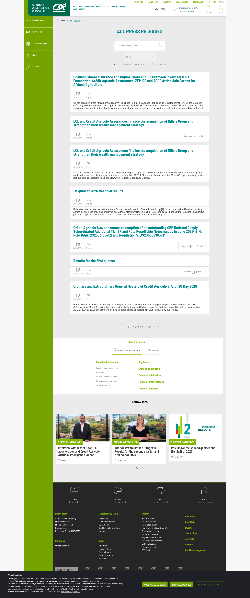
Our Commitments (107, 521)
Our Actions (104, 524)
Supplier (212, 2)
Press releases (159, 64)
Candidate (153, 2)
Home (62, 20)
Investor (167, 2)
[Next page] (159, 327)
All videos (103, 558)
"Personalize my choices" (70, 592)
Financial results (149, 521)
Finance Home (148, 518)
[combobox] (140, 57)
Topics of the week (106, 549)
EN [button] (223, 2)
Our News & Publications (109, 528)
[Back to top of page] (222, 478)
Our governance (62, 545)
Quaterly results (62, 521)
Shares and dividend (64, 524)
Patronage (103, 531)
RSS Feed (146, 550)
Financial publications (151, 534)
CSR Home (103, 518)
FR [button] (220, 2)
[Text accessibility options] (156, 9)
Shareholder (182, 2)
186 (149, 327)
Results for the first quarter (94, 261)
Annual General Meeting (65, 518)
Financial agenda (149, 547)
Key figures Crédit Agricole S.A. (155, 528)
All (115, 64)
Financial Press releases (134, 64)
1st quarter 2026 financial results (98, 191)
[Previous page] (120, 327)
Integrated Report (149, 524)
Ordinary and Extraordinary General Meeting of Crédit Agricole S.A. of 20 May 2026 (135, 286)
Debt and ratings (149, 544)
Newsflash (103, 545)
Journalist (198, 2)
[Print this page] (162, 9)
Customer (138, 2)
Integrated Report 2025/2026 (67, 531)
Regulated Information (151, 537)
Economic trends (106, 555)
